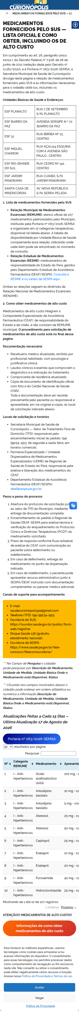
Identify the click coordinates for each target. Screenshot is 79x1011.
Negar (39, 998)
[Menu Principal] (5, 12)
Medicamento (46, 764)
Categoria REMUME (20, 764)
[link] (39, 928)
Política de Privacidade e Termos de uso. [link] (47, 976)
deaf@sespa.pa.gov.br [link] (26, 489)
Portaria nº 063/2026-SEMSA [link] (32, 739)
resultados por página (29, 747)
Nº (6, 764)
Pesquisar (32, 753)
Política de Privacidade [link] (40, 1006)
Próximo (67, 907)
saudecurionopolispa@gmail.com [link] (34, 610)
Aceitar (39, 987)
